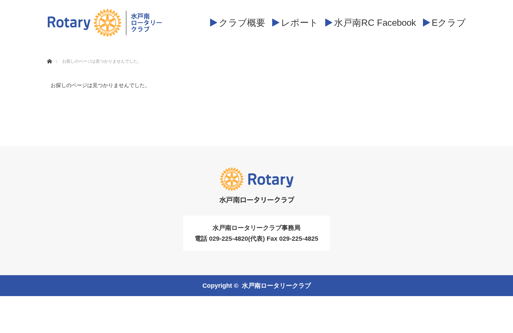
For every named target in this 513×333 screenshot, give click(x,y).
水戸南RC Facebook (375, 22)
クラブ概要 (242, 22)
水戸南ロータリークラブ (276, 285)
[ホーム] (49, 53)
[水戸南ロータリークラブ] (104, 22)
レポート (299, 22)
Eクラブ (449, 22)
